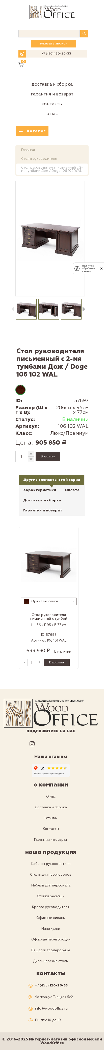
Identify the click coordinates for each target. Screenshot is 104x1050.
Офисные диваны (50, 918)
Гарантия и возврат (52, 94)
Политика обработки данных (88, 268)
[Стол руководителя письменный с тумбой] (48, 564)
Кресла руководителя (50, 907)
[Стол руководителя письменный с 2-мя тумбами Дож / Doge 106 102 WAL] (50, 239)
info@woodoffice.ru (51, 1008)
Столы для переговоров (50, 875)
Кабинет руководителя (50, 864)
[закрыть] (101, 269)
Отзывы (50, 818)
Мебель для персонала (50, 885)
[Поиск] (84, 33)
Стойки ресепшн (51, 896)
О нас (52, 113)
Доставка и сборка (52, 84)
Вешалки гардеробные (50, 950)
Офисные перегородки (50, 939)
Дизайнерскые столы (50, 961)
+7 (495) (56, 53)
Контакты (52, 104)
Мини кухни (50, 929)
